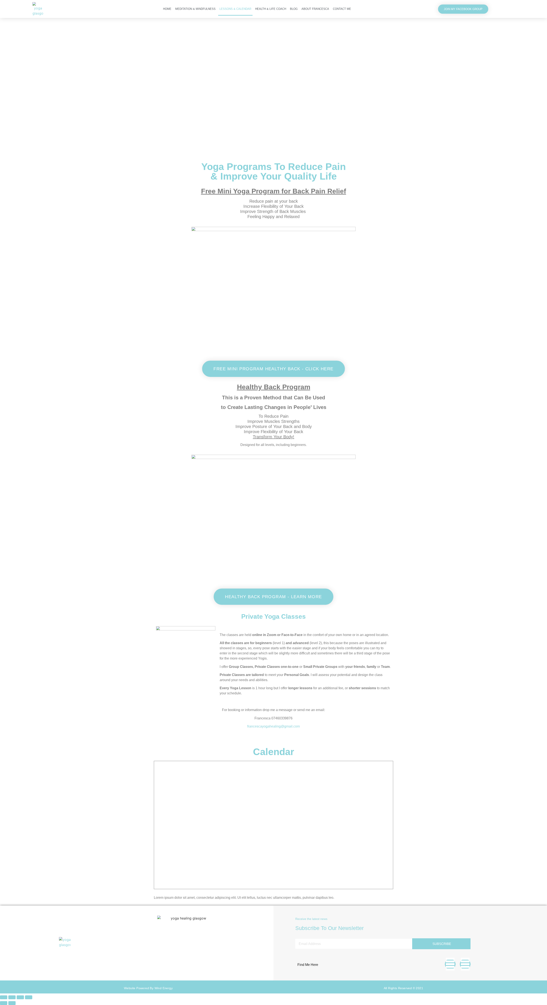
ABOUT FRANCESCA (315, 8)
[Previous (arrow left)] (3, 1003)
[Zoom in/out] (3, 997)
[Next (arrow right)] (12, 1003)
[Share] (20, 997)
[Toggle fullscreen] (12, 997)
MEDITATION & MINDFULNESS (195, 8)
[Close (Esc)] (28, 997)
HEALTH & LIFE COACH (270, 8)
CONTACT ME (342, 8)
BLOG (294, 8)
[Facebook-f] (450, 964)
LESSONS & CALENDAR (235, 8)
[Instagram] (465, 964)
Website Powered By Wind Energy (148, 988)
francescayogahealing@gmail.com (273, 726)
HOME (167, 8)
